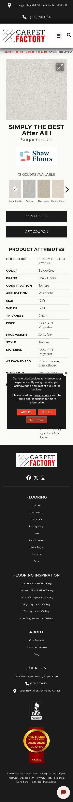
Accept (26, 412)
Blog (36, 654)
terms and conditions (31, 398)
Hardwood (36, 512)
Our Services (36, 640)
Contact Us (36, 216)
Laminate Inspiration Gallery (36, 597)
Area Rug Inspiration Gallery (36, 618)
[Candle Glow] (58, 189)
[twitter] (36, 477)
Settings (36, 419)
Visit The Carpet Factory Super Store (36, 676)
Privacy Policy (44, 777)
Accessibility (27, 777)
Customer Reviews (36, 647)
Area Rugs (36, 547)
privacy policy (42, 395)
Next (67, 187)
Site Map (37, 781)
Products (41, 51)
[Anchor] (29, 189)
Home (7, 51)
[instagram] (43, 477)
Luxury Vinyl (36, 526)
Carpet (30, 51)
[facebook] (29, 477)
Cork (36, 561)
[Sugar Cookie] (15, 189)
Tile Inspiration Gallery (36, 611)
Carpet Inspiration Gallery (36, 583)
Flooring (18, 51)
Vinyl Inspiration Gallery (36, 604)
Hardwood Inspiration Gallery (36, 590)
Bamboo (36, 554)
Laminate (36, 519)
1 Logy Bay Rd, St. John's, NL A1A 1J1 (41, 5)
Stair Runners (37, 540)
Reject (47, 412)
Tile (37, 533)
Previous (6, 187)
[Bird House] (43, 189)
